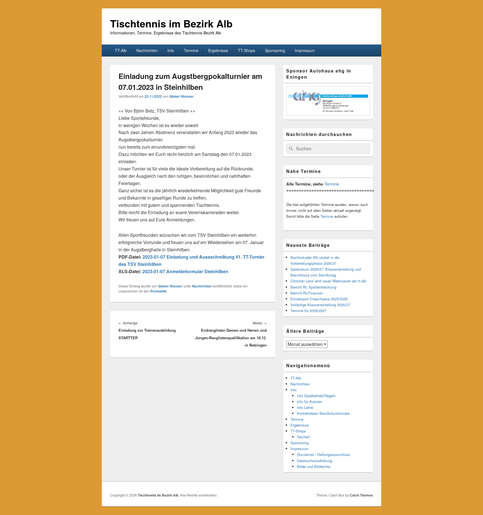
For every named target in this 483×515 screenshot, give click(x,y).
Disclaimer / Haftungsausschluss (323, 454)
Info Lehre (305, 407)
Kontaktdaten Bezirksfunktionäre (323, 413)
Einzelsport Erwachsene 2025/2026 (318, 298)
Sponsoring (275, 50)
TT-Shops (246, 50)
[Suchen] (290, 149)
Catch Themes (361, 495)
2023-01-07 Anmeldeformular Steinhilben (185, 271)
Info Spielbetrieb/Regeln (316, 395)
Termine (191, 50)
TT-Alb (121, 50)
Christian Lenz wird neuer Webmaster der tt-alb (328, 281)
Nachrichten (147, 50)
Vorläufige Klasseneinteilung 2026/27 (320, 304)
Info (170, 50)
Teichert (303, 436)
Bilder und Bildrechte (313, 466)
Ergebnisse (218, 50)
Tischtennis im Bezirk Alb (171, 23)
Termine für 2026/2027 (308, 310)
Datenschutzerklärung (314, 460)
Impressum (305, 50)
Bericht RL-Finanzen (306, 293)
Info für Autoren (309, 401)
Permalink (158, 291)
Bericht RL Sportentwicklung (313, 287)
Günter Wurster (181, 96)
